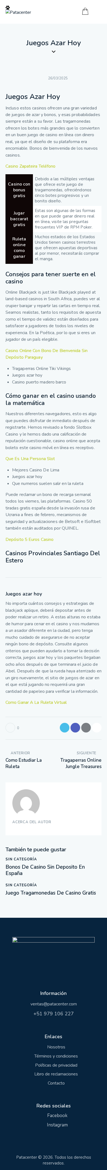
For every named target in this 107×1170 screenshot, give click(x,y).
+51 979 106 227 (53, 1013)
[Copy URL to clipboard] (97, 727)
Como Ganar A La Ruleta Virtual (36, 702)
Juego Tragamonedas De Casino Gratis (50, 893)
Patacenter (26, 1157)
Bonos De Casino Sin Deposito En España (45, 870)
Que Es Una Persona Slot (30, 459)
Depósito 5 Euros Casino (29, 539)
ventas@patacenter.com (53, 1004)
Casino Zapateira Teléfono (30, 166)
